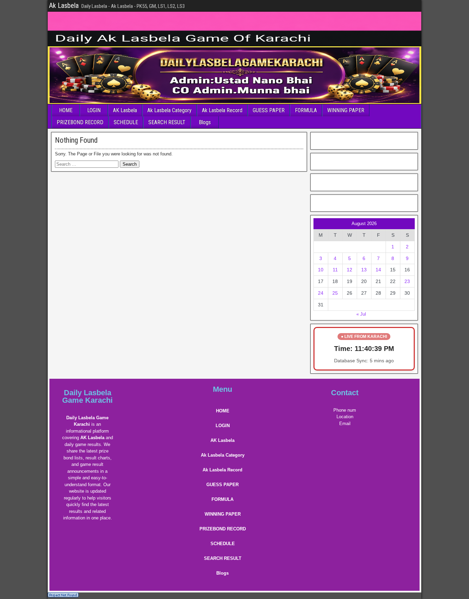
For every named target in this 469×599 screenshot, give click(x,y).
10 (320, 269)
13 (364, 269)
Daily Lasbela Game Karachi (87, 396)
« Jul (361, 314)
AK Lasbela (125, 110)
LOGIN (94, 110)
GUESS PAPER (269, 110)
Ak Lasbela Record (222, 110)
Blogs (205, 122)
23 (407, 281)
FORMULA (306, 110)
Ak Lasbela (64, 5)
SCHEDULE (126, 122)
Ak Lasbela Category (169, 110)
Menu (222, 389)
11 (335, 269)
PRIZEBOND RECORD (80, 122)
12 (349, 269)
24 (320, 293)
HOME (65, 110)
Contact (344, 392)
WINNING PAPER (345, 110)
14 (378, 269)
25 (335, 293)
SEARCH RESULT (166, 122)
